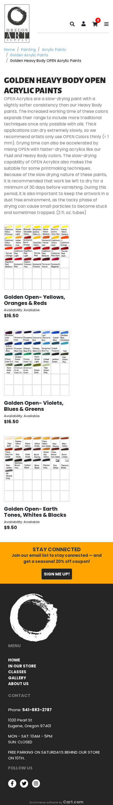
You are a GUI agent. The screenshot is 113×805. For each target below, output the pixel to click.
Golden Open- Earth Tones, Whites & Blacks (35, 512)
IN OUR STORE (22, 666)
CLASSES (17, 672)
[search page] (72, 25)
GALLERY (17, 678)
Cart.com (73, 802)
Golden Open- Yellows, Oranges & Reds (34, 300)
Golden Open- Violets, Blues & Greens (34, 406)
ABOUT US (18, 683)
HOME (14, 660)
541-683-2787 (37, 710)
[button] (83, 24)
